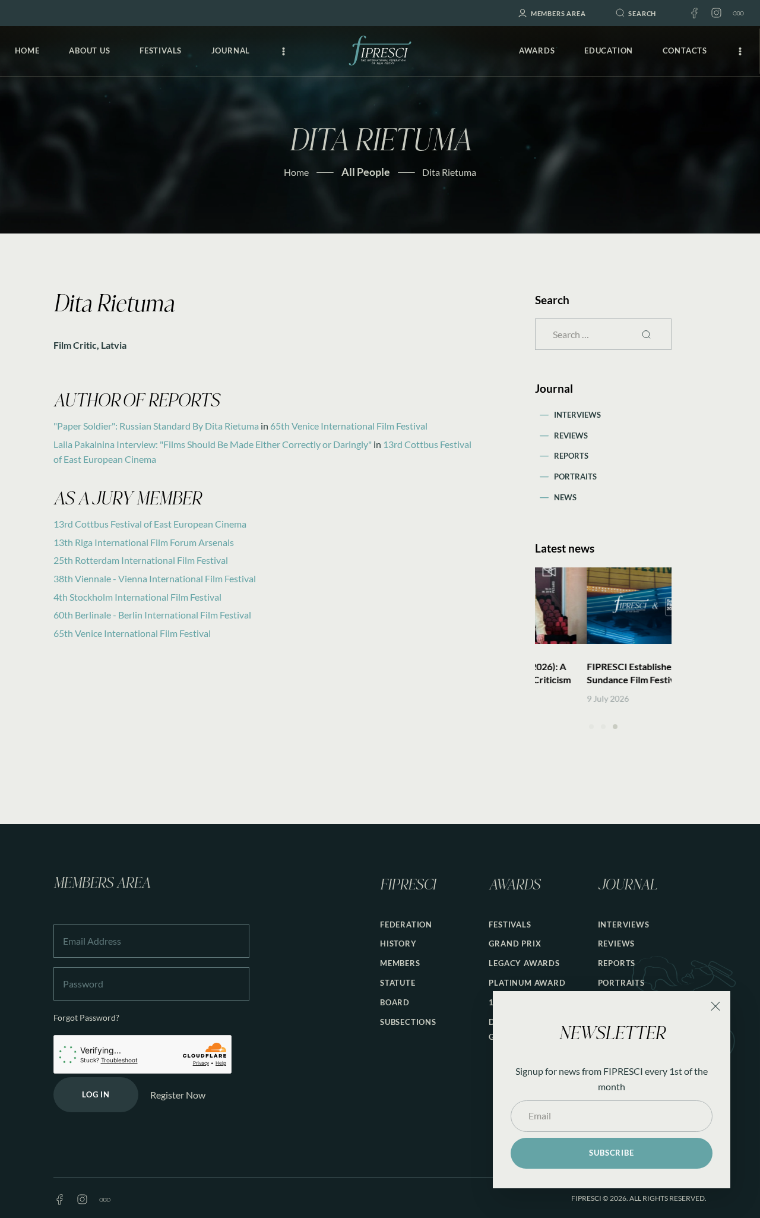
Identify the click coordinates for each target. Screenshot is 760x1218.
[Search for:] (603, 334)
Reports (571, 455)
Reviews (571, 435)
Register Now (177, 1094)
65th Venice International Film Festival (349, 425)
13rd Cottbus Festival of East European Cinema (149, 523)
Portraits (575, 476)
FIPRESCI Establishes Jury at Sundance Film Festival (596, 673)
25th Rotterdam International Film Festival (140, 560)
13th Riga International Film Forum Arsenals (143, 542)
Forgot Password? (86, 1017)
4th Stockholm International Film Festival (137, 596)
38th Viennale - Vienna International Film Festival (154, 578)
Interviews (577, 414)
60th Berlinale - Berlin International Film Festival (152, 614)
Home (296, 172)
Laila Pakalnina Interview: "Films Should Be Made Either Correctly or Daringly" (212, 444)
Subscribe (611, 1152)
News (565, 497)
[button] (591, 726)
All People (365, 171)
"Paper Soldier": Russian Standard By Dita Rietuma (156, 425)
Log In (96, 1094)
